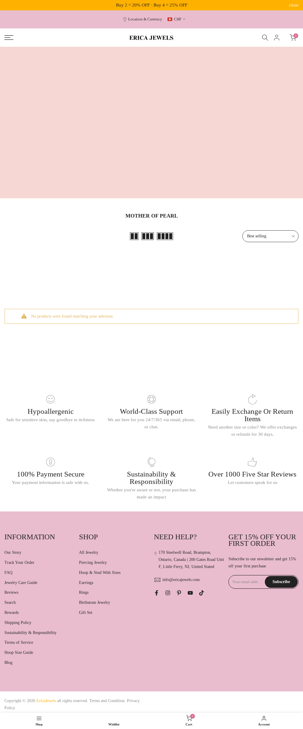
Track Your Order (19, 562)
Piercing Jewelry (93, 562)
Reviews (11, 592)
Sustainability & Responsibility (30, 632)
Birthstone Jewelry (94, 602)
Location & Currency (145, 19)
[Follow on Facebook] (156, 592)
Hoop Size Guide (18, 652)
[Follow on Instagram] (167, 592)
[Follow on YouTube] (190, 592)
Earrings (86, 582)
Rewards (11, 612)
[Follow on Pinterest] (179, 592)
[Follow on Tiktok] (201, 592)
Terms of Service (18, 642)
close (9, 5)
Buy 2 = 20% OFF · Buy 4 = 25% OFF (151, 5)
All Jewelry (88, 552)
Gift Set (85, 612)
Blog (8, 662)
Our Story (12, 552)
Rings (83, 592)
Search (10, 602)
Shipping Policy (17, 622)
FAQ (8, 572)
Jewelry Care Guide (20, 582)
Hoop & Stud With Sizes (99, 572)
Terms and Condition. (108, 701)
